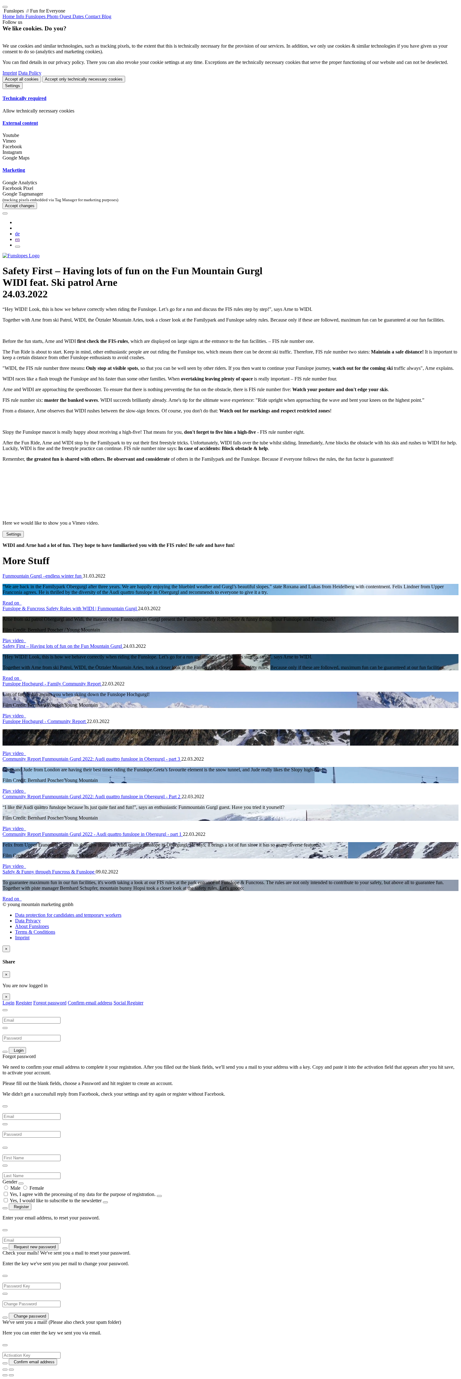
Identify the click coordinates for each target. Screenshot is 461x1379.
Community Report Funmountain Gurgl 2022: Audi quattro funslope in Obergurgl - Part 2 (92, 796)
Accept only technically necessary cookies (84, 79)
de (17, 233)
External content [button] (20, 123)
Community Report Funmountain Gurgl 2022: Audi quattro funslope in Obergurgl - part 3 (92, 759)
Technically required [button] (24, 98)
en (17, 239)
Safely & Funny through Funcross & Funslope (49, 871)
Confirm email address (90, 1002)
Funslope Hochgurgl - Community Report (45, 721)
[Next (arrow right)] (11, 1375)
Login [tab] (8, 1002)
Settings (12, 85)
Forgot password (49, 1002)
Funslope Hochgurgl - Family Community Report (52, 683)
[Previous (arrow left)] (5, 1375)
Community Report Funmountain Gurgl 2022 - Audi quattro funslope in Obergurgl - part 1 (93, 834)
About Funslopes (32, 926)
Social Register (128, 1002)
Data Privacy (28, 920)
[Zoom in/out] (11, 1370)
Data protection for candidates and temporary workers (68, 915)
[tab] (230, 98)
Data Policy (29, 73)
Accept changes (19, 205)
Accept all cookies (22, 79)
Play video (14, 640)
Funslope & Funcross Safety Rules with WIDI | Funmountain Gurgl (70, 608)
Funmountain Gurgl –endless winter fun (43, 576)
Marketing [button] (14, 170)
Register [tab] (24, 1002)
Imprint (10, 73)
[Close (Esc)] (5, 1370)
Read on (12, 603)
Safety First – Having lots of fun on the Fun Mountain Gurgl (63, 646)
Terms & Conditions (35, 932)
